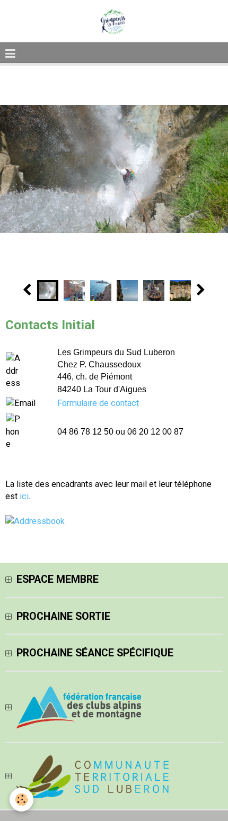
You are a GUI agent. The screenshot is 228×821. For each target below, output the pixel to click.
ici (24, 496)
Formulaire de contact (98, 403)
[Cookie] (21, 799)
